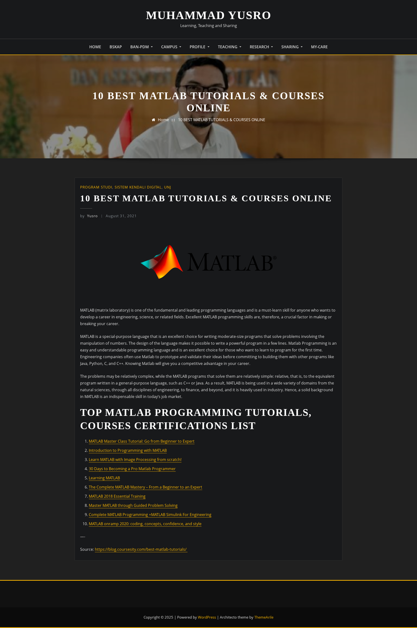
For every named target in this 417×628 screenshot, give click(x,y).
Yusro (89, 215)
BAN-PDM (140, 46)
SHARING (290, 46)
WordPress (207, 617)
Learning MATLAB (104, 478)
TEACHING (228, 46)
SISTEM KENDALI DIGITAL (138, 187)
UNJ (167, 187)
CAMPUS (169, 46)
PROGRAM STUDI (96, 187)
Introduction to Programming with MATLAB (128, 450)
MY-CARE (319, 46)
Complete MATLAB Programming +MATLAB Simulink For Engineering (150, 514)
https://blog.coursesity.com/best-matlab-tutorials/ (141, 549)
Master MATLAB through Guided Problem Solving (133, 505)
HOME (95, 46)
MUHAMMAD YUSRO (208, 15)
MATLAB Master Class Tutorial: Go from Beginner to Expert (142, 441)
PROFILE (198, 46)
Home (163, 119)
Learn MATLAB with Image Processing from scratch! (135, 459)
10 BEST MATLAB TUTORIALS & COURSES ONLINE (221, 119)
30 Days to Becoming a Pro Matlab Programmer (132, 468)
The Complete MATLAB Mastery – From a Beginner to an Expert (145, 487)
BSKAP (116, 46)
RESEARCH (260, 46)
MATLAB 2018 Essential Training (117, 496)
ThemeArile (263, 617)
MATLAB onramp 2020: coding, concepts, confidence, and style (145, 523)
